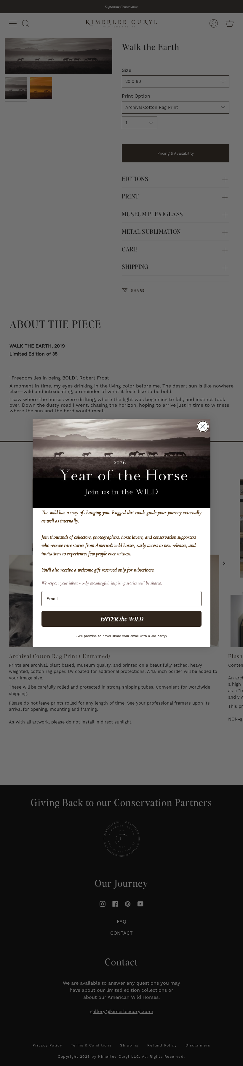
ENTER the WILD (121, 619)
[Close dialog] (203, 426)
